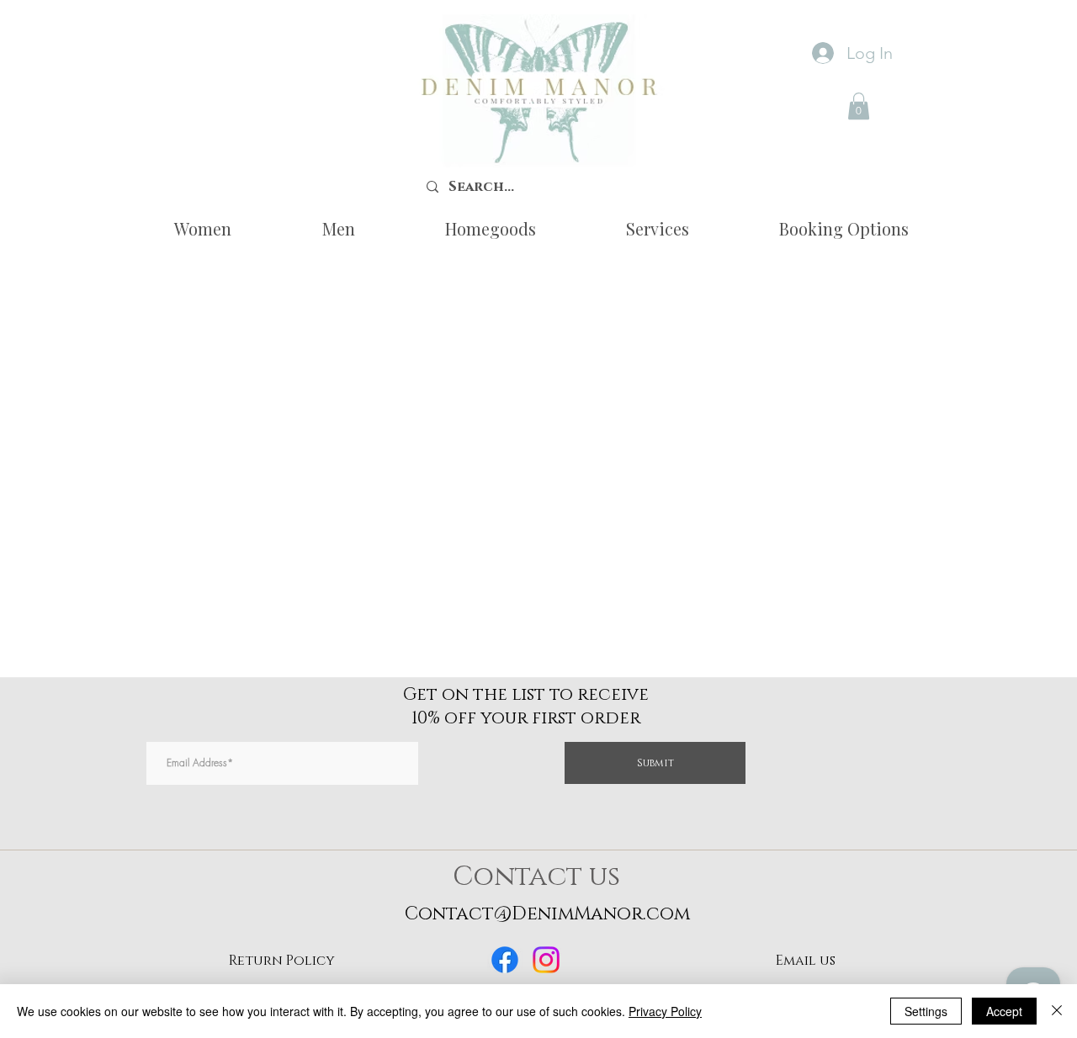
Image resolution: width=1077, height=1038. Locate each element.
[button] (858, 106)
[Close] (1057, 1011)
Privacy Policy (665, 1011)
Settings (926, 1011)
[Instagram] (546, 959)
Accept (1004, 1011)
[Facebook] (505, 959)
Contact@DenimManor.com (547, 914)
